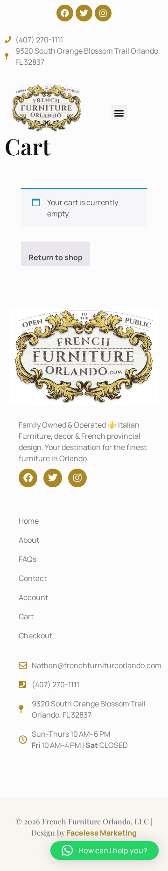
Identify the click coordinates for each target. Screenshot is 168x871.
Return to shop (55, 257)
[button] (119, 112)
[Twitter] (84, 13)
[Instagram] (103, 13)
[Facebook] (64, 13)
